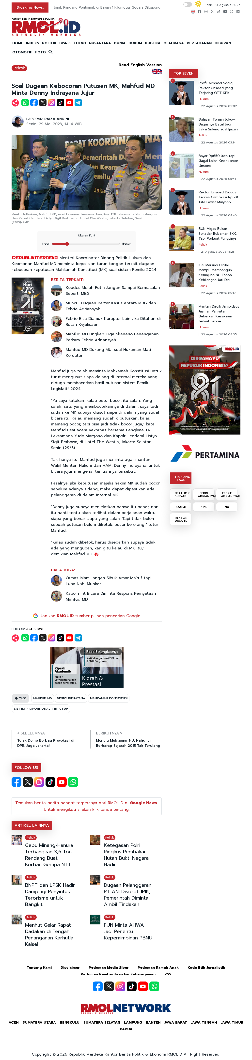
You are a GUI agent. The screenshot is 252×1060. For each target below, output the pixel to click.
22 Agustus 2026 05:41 (218, 179)
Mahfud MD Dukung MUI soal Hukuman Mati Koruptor (108, 353)
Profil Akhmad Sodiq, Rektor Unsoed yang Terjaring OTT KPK (216, 88)
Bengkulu (69, 1022)
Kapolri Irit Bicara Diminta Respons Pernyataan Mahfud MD (111, 596)
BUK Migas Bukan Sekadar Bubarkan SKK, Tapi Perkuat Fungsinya (218, 233)
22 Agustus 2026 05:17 (218, 293)
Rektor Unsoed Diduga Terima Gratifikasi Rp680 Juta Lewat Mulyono (219, 197)
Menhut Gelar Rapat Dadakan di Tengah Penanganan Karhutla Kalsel (49, 934)
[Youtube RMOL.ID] (62, 782)
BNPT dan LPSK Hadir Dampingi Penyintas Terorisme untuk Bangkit (50, 894)
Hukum (204, 99)
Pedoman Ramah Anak (158, 967)
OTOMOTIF (22, 52)
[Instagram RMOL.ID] (39, 782)
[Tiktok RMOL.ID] (50, 782)
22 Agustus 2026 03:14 (218, 142)
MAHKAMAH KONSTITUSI (108, 698)
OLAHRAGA (173, 43)
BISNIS (65, 43)
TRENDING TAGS (182, 478)
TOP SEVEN (183, 73)
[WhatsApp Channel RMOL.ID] (73, 782)
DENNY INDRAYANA (71, 698)
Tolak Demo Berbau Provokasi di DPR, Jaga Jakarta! (45, 743)
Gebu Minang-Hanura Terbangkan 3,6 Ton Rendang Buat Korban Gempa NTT (49, 855)
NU (227, 507)
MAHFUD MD (42, 698)
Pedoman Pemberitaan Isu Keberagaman (118, 974)
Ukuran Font (86, 235)
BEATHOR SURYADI (182, 494)
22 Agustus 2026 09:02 (219, 106)
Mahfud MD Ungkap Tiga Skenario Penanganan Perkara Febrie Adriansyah (112, 337)
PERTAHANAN (199, 43)
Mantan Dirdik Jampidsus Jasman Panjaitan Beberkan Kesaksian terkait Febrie (219, 314)
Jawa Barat (175, 1022)
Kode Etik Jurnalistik (206, 967)
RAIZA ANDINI (56, 119)
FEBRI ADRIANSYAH (206, 494)
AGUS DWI (34, 629)
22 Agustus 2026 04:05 (219, 334)
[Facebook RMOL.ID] (16, 782)
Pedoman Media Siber (109, 967)
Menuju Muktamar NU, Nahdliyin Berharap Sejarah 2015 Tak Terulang (128, 743)
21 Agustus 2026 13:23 (218, 251)
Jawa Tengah (204, 1022)
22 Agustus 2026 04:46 (219, 215)
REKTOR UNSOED (181, 519)
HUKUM (135, 43)
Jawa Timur (232, 1022)
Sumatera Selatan (101, 1022)
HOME (17, 43)
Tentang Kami (39, 967)
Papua (126, 1029)
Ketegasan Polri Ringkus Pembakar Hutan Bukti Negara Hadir (126, 855)
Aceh (14, 1022)
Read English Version (140, 65)
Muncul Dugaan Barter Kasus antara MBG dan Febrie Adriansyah (111, 306)
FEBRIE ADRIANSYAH (229, 494)
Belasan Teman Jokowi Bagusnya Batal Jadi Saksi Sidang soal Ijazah (218, 124)
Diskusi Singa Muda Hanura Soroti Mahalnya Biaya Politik (100, 7)
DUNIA (120, 43)
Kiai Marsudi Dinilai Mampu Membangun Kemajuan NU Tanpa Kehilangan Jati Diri (215, 272)
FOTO (40, 52)
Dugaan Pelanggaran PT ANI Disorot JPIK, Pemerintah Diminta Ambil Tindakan (127, 894)
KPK (204, 507)
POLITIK (49, 43)
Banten (153, 1022)
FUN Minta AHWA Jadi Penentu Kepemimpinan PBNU (128, 931)
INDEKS (32, 43)
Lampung (133, 1022)
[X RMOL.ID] (28, 782)
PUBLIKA (152, 43)
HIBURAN (223, 43)
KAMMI (181, 507)
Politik (19, 68)
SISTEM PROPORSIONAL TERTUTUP (41, 708)
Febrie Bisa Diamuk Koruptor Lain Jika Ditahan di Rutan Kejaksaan (113, 321)
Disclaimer (70, 967)
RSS (167, 974)
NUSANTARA (100, 43)
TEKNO (80, 43)
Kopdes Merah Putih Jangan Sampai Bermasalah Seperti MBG (113, 290)
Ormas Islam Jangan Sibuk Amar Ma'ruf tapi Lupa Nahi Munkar (108, 581)
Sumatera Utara (39, 1022)
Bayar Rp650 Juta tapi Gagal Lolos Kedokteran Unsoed (218, 161)
